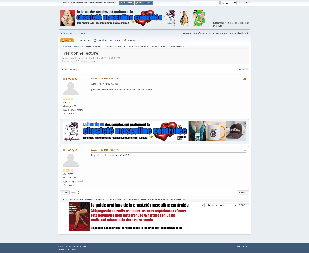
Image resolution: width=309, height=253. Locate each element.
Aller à (200, 204)
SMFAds (61, 250)
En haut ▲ (246, 246)
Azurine (161, 46)
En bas (64, 69)
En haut (65, 192)
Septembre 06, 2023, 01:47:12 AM (105, 78)
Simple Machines (79, 246)
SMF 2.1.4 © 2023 (65, 246)
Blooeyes (71, 78)
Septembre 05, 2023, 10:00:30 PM (105, 150)
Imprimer (243, 69)
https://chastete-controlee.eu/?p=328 (110, 155)
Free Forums (71, 250)
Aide (238, 246)
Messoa (153, 46)
